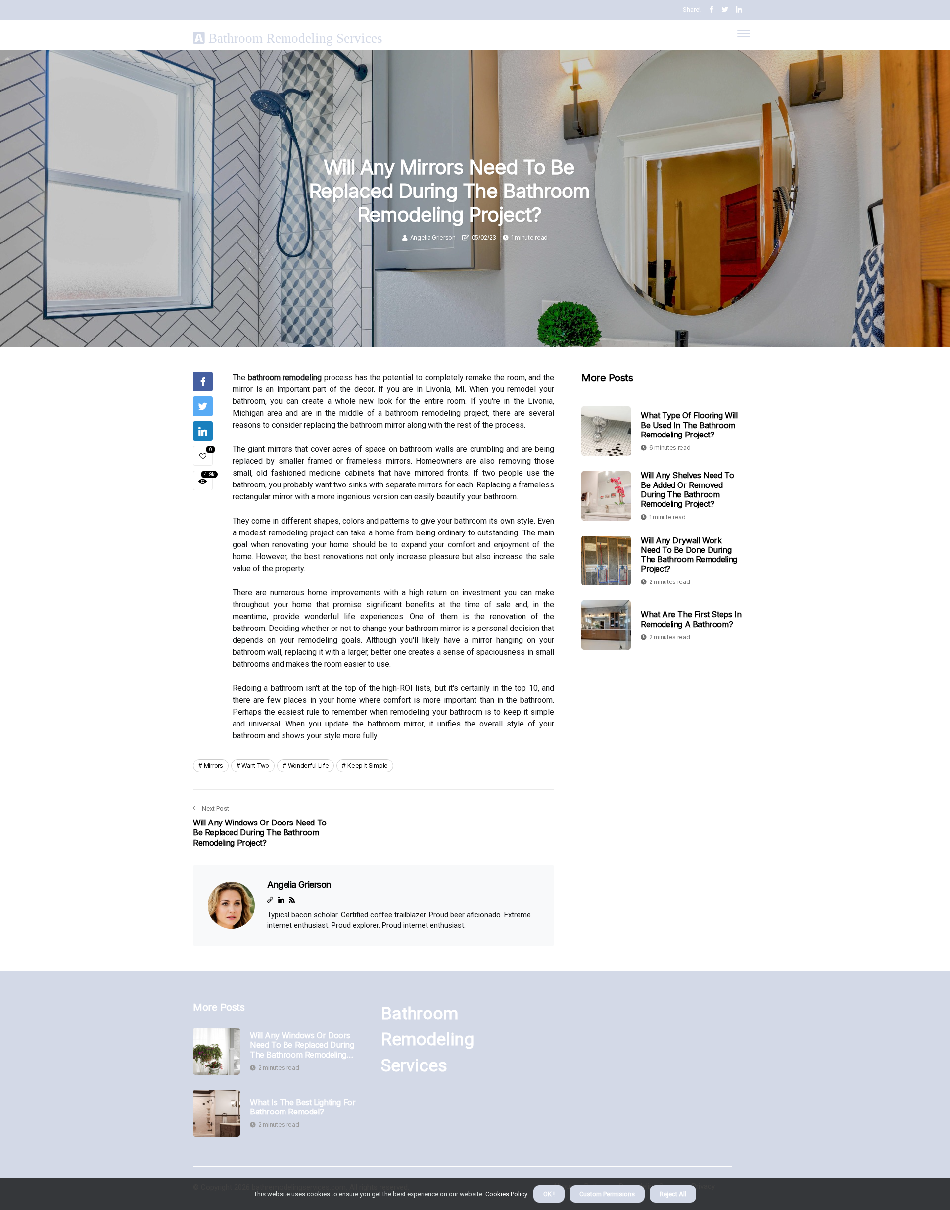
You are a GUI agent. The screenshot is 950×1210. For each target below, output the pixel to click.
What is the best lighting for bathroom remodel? (302, 1107)
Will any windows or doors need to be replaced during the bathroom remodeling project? (302, 1045)
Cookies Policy (505, 1194)
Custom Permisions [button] (607, 1194)
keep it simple (367, 765)
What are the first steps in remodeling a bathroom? (691, 619)
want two (255, 765)
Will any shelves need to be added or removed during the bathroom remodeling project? (687, 489)
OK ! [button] (549, 1194)
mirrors (213, 765)
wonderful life (308, 765)
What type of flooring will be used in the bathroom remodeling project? (689, 424)
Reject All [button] (673, 1194)
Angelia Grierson (433, 237)
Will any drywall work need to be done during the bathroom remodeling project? (689, 554)
